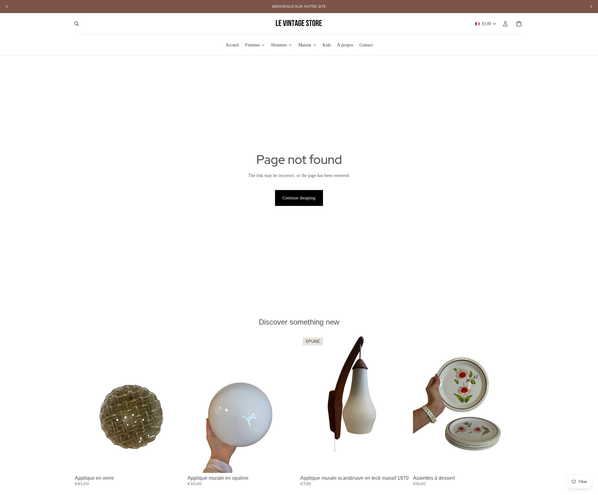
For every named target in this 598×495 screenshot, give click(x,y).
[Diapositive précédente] (84, 404)
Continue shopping (299, 198)
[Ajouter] (175, 463)
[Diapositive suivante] (175, 404)
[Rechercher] (76, 24)
